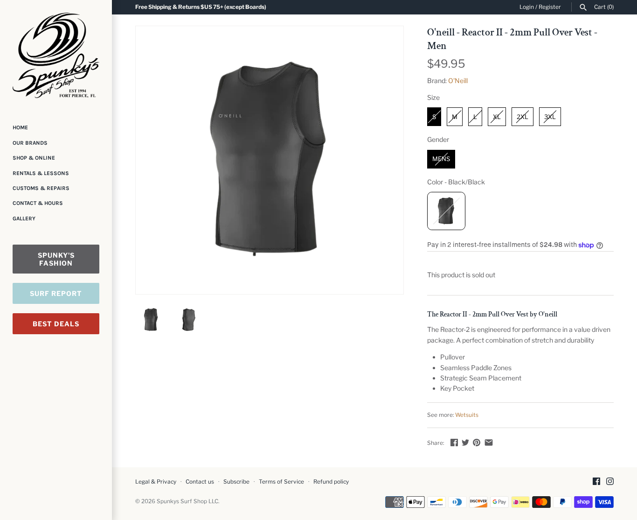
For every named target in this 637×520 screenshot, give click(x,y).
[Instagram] (610, 482)
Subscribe (236, 481)
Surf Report (56, 293)
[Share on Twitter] (465, 442)
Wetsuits (466, 415)
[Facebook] (596, 482)
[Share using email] (488, 442)
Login (526, 7)
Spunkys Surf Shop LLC (187, 501)
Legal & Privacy (155, 481)
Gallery (24, 218)
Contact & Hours (38, 203)
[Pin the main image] (476, 442)
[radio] (434, 116)
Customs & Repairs (41, 188)
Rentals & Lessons (41, 173)
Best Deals (56, 324)
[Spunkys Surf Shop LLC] (56, 55)
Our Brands (30, 143)
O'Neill (458, 80)
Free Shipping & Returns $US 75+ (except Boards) (200, 7)
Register (550, 7)
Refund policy (331, 481)
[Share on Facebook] (454, 442)
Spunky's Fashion (56, 259)
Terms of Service (281, 481)
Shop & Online (34, 158)
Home (20, 127)
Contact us (200, 481)
